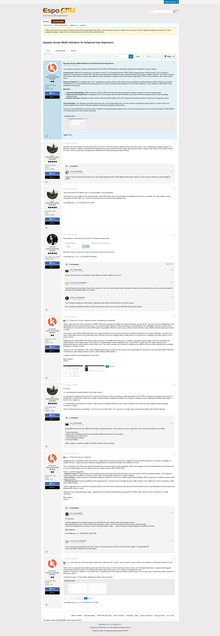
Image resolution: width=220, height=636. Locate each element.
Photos (73, 51)
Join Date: (48, 85)
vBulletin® (109, 624)
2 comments (74, 508)
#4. (171, 269)
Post (53, 97)
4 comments (74, 264)
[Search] (174, 11)
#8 (174, 559)
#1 (174, 63)
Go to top (170, 615)
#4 (174, 235)
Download (129, 615)
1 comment (73, 166)
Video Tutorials (118, 615)
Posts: (47, 89)
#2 (174, 143)
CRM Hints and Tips (104, 615)
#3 (174, 189)
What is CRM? (77, 615)
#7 (174, 453)
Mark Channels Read (61, 25)
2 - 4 (168, 264)
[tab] (48, 51)
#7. (171, 513)
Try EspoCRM (58, 22)
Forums (46, 21)
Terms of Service (146, 615)
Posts (48, 51)
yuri (75, 203)
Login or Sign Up (170, 2)
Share (53, 93)
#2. (171, 171)
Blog (136, 615)
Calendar (83, 25)
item (77, 533)
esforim (76, 257)
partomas (77, 602)
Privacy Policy (160, 615)
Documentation (89, 615)
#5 (174, 317)
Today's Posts (48, 25)
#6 (174, 385)
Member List (74, 25)
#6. (171, 423)
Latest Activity (60, 51)
